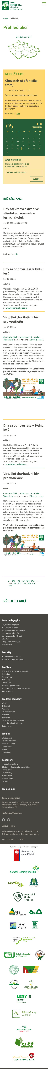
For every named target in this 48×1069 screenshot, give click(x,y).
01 (9, 581)
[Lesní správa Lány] (24, 1057)
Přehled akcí (14, 601)
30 (39, 149)
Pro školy (6, 666)
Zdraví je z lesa (36, 339)
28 (29, 149)
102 (23, 581)
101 (18, 581)
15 (34, 142)
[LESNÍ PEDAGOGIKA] (12, 5)
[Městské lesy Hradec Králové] (31, 984)
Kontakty (6, 652)
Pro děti (6, 733)
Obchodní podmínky (29, 834)
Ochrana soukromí (10, 834)
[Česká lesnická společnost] (35, 912)
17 (7, 145)
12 (18, 142)
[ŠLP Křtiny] (24, 940)
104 (32, 581)
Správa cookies (8, 825)
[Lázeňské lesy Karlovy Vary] (24, 1028)
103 (28, 581)
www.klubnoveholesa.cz (16, 308)
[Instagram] (9, 820)
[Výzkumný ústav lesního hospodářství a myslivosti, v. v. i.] (14, 970)
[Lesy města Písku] (14, 984)
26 (18, 149)
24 (7, 149)
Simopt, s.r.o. (14, 839)
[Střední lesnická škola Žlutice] (24, 1043)
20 (23, 145)
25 (12, 149)
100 (13, 581)
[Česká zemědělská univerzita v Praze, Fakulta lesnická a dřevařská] (17, 955)
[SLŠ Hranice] (24, 897)
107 (19, 583)
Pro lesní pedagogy (12, 698)
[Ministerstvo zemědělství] (24, 855)
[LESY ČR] (16, 883)
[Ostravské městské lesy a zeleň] (24, 999)
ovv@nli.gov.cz (15, 813)
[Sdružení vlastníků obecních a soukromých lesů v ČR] (35, 926)
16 (39, 142)
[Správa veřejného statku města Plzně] (31, 970)
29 (34, 149)
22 (34, 145)
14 (29, 142)
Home (5, 18)
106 (15, 583)
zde (18, 113)
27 (23, 149)
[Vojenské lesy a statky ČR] (17, 912)
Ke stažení (7, 759)
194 (10, 585)
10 (7, 142)
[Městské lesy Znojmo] (24, 1014)
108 (24, 583)
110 (33, 583)
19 (18, 145)
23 (39, 145)
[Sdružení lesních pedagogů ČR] (35, 883)
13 (23, 142)
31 (7, 152)
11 (12, 142)
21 (29, 145)
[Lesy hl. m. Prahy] (18, 926)
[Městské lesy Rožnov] (40, 955)
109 (29, 583)
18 (12, 145)
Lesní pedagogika (11, 620)
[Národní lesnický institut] (24, 869)
